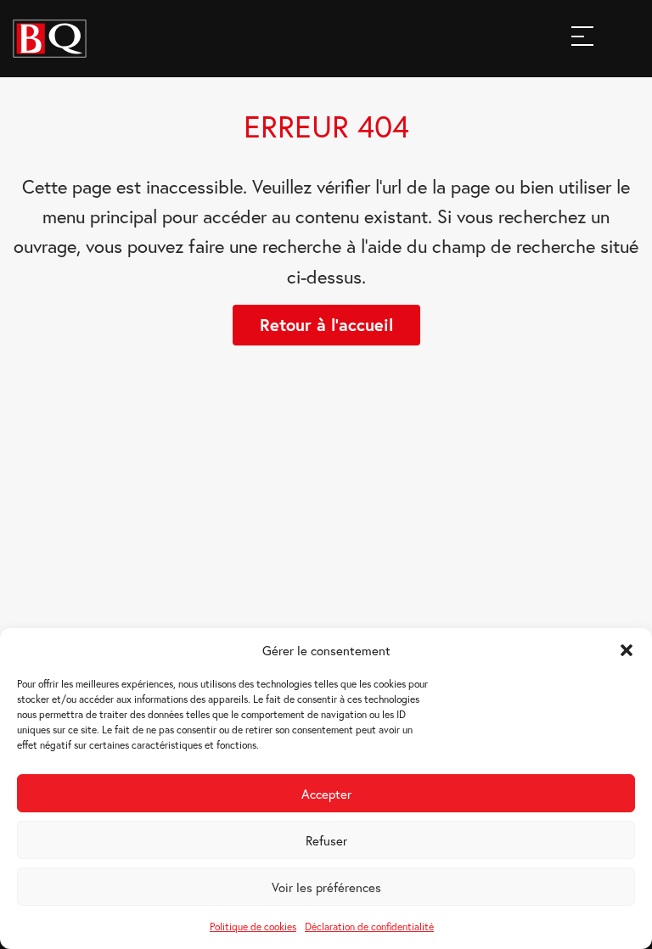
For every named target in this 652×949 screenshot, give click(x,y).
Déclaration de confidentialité (369, 926)
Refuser (326, 840)
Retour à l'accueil (326, 324)
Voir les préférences (326, 887)
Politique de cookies (253, 926)
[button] (626, 650)
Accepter (326, 793)
